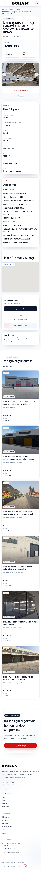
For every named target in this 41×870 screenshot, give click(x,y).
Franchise (5, 823)
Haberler (4, 803)
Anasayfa (4, 9)
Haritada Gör (22, 326)
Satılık (3, 797)
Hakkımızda (5, 817)
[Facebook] (3, 782)
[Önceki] (4, 74)
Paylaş (21, 315)
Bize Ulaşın (22, 746)
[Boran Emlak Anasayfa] (20, 3)
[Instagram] (8, 782)
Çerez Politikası (11, 866)
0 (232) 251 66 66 (10, 848)
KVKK (3, 866)
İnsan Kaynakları (7, 826)
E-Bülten (4, 830)
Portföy (11, 9)
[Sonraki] (37, 74)
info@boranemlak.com (11, 852)
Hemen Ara (22, 309)
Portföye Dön (8, 366)
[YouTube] (13, 782)
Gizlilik (19, 866)
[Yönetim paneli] (25, 866)
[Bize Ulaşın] (37, 3)
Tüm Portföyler (6, 794)
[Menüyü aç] (4, 3)
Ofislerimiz (5, 820)
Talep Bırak (5, 806)
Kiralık (18, 9)
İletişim (4, 833)
